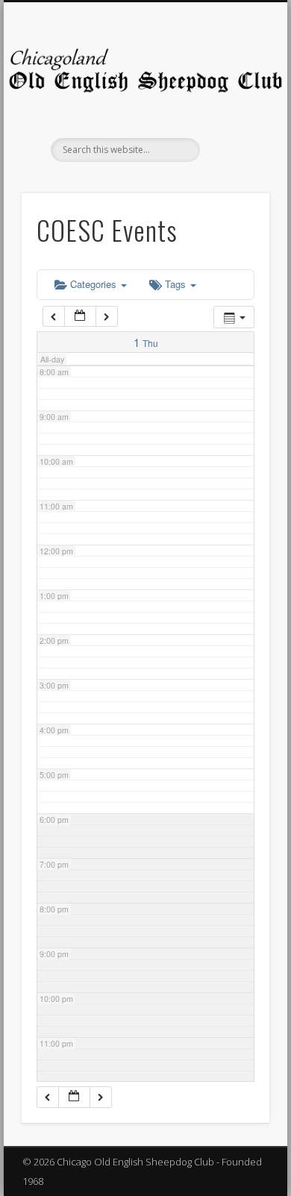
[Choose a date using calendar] (80, 317)
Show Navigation (233, 133)
